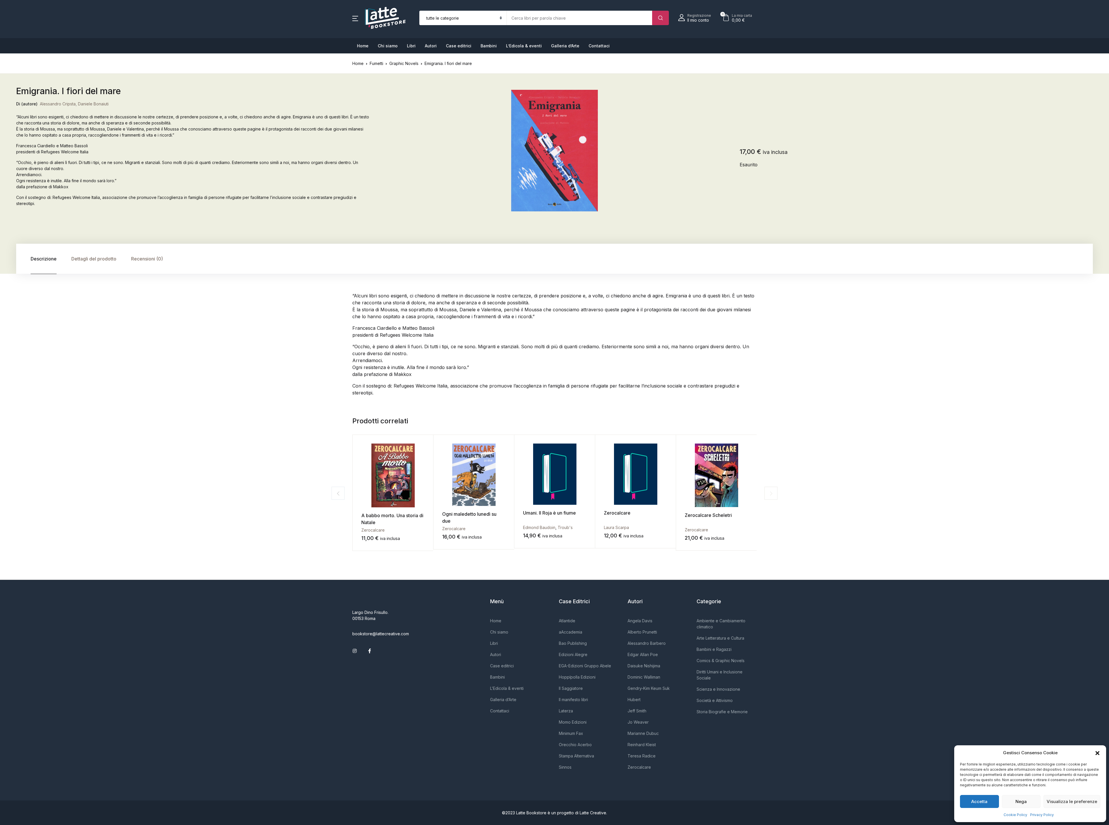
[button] (1097, 753)
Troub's (565, 527)
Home (363, 45)
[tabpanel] (554, 150)
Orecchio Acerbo (575, 744)
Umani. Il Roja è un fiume (549, 513)
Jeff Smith (637, 710)
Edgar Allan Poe (643, 654)
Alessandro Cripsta (58, 103)
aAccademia (570, 632)
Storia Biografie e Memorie (722, 711)
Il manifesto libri (573, 699)
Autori (431, 45)
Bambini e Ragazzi (714, 649)
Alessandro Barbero (647, 643)
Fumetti (376, 63)
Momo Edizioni (573, 722)
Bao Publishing (573, 643)
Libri (411, 45)
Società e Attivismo (715, 700)
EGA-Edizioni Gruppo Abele (585, 665)
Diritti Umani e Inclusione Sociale (720, 674)
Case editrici (458, 45)
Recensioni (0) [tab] (147, 259)
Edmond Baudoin (539, 527)
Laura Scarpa (616, 527)
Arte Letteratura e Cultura (720, 638)
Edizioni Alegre (573, 654)
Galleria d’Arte (565, 45)
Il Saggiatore (571, 688)
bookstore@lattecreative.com (380, 633)
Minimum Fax (571, 733)
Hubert (634, 699)
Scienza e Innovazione (718, 689)
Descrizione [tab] (44, 259)
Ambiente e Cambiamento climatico (721, 623)
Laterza (566, 710)
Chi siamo (388, 45)
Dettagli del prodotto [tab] (93, 259)
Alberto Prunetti (642, 632)
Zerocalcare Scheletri (708, 515)
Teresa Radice (642, 755)
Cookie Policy (1015, 815)
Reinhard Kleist (642, 744)
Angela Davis (640, 620)
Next (770, 493)
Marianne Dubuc (643, 733)
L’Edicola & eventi (524, 45)
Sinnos (565, 767)
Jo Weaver (638, 722)
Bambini (489, 45)
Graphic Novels (403, 63)
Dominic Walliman (644, 677)
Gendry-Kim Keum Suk (649, 688)
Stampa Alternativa (576, 755)
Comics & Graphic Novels (721, 660)
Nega (1021, 801)
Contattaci (599, 45)
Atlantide (567, 620)
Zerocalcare (373, 530)
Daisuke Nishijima (644, 665)
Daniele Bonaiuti (93, 103)
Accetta (979, 801)
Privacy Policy (1042, 815)
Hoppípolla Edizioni (577, 677)
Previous (338, 493)
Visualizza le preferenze (1072, 801)
